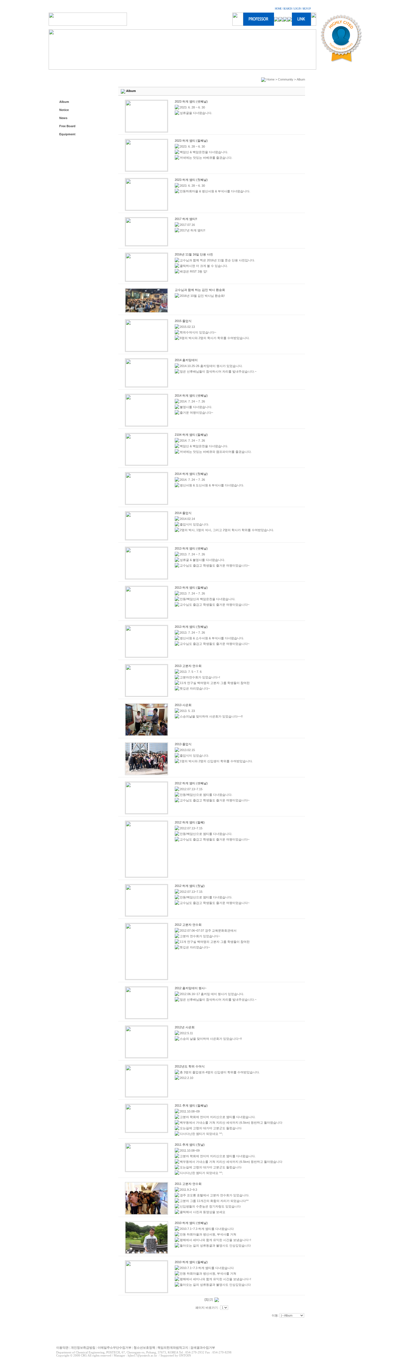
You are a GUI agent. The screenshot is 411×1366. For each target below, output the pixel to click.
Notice (64, 110)
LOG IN (297, 8)
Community (285, 79)
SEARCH (287, 8)
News (63, 118)
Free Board (67, 126)
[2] (211, 1299)
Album (64, 101)
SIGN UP (307, 8)
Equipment (67, 134)
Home (270, 79)
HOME (278, 8)
